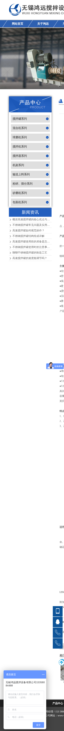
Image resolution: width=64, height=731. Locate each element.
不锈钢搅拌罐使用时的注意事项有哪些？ (36, 247)
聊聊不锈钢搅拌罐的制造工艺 (29, 252)
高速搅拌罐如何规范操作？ (28, 230)
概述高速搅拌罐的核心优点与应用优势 (35, 219)
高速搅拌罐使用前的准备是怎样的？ (33, 241)
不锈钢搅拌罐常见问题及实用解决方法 (35, 225)
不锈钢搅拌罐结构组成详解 (28, 236)
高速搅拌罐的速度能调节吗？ (29, 258)
